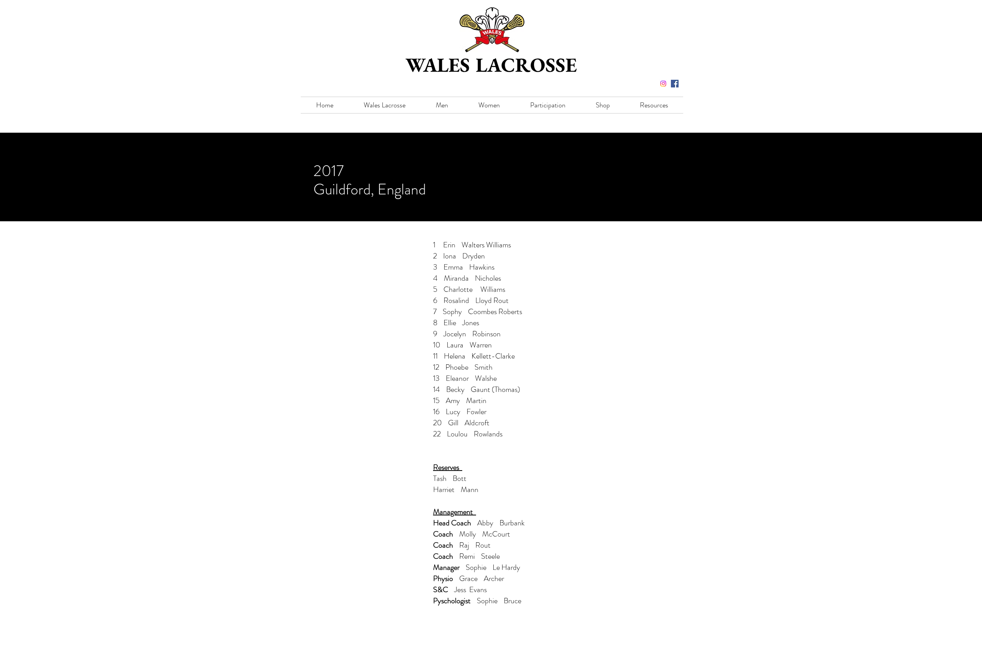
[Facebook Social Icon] (675, 83)
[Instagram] (663, 83)
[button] (384, 105)
